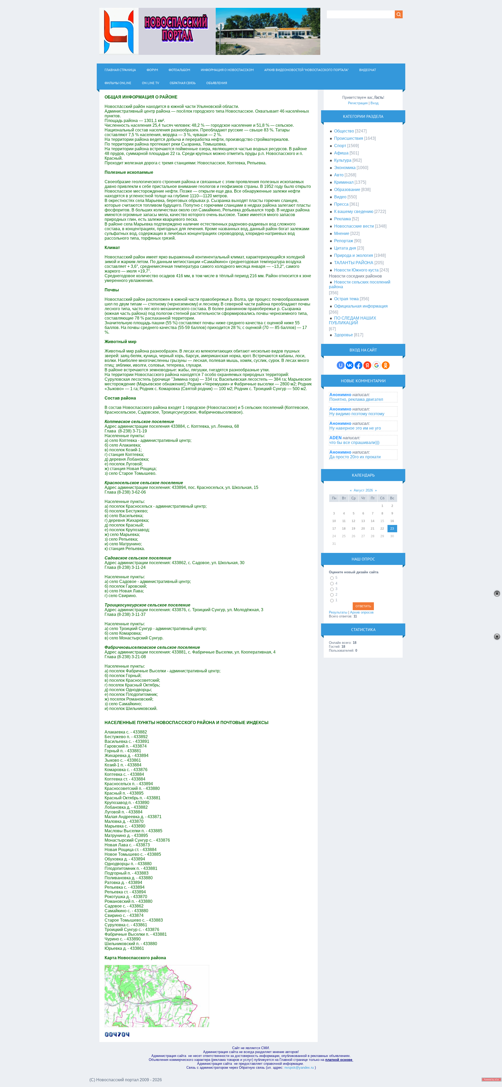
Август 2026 (363, 490)
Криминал (343, 182)
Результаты (338, 612)
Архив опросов (362, 612)
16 (392, 521)
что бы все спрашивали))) (354, 442)
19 (353, 528)
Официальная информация (361, 306)
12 (353, 521)
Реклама (342, 219)
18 (344, 528)
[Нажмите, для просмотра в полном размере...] (157, 1026)
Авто (339, 175)
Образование (347, 189)
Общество (344, 131)
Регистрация (358, 103)
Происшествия (348, 138)
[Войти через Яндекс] (367, 365)
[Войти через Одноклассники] (386, 365)
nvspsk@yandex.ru (299, 1067)
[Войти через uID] (341, 365)
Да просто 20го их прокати (355, 457)
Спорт (340, 145)
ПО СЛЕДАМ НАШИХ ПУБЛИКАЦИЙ (352, 320)
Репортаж (343, 241)
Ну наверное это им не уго (355, 428)
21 (372, 528)
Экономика (345, 167)
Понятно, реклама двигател (356, 399)
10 (334, 521)
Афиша (341, 153)
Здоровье (343, 335)
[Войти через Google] (376, 365)
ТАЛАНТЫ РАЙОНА (353, 263)
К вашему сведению (353, 211)
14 (372, 521)
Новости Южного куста (356, 270)
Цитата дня (345, 248)
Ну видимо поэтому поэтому (356, 414)
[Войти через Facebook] (358, 365)
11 (344, 521)
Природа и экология (353, 255)
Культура (342, 160)
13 (363, 521)
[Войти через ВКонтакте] (349, 365)
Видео (340, 197)
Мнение (341, 233)
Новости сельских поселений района (359, 284)
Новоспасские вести (354, 226)
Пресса (341, 204)
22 (382, 528)
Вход (374, 103)
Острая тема (346, 299)
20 (363, 528)
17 (334, 528)
